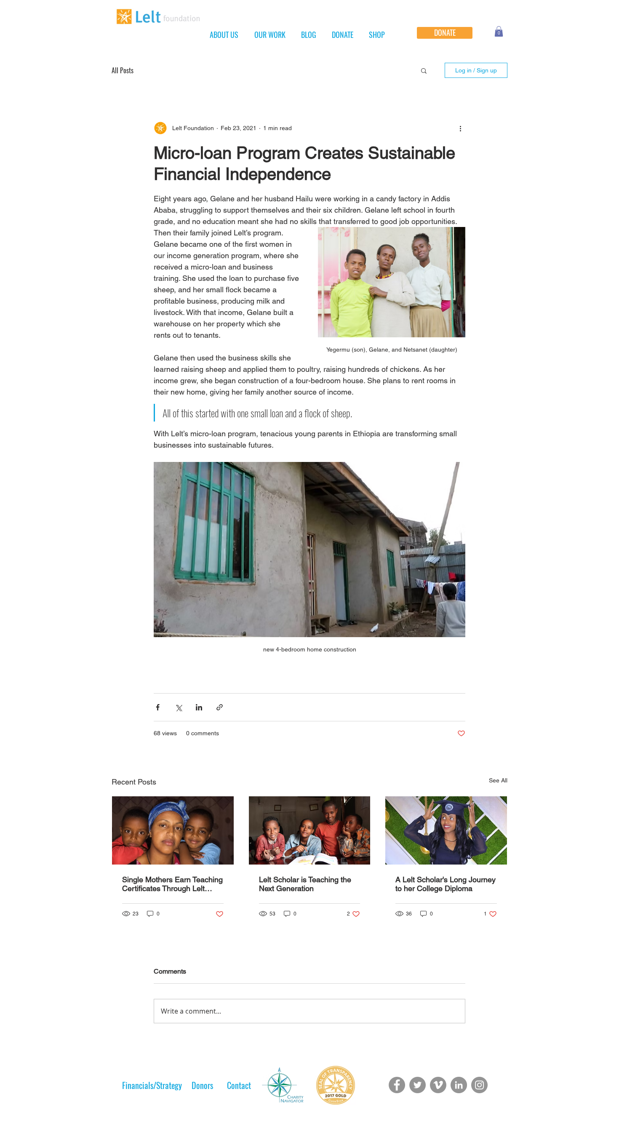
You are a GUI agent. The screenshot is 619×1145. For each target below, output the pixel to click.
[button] (498, 31)
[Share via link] (220, 707)
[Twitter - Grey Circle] (417, 1085)
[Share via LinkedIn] (199, 707)
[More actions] (460, 128)
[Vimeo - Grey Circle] (438, 1085)
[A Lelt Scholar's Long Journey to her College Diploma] (446, 830)
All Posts (122, 70)
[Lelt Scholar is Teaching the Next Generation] (310, 830)
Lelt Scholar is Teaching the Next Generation (305, 884)
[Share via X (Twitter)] (178, 707)
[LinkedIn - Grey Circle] (459, 1085)
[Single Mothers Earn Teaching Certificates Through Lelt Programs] (173, 830)
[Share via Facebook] (158, 707)
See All (498, 780)
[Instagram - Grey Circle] (479, 1085)
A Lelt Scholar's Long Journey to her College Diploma (445, 884)
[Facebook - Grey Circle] (397, 1085)
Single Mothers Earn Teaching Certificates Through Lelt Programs (172, 884)
